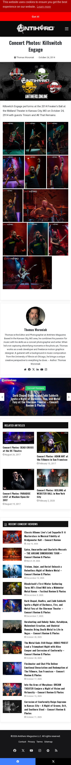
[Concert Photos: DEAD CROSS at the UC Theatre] (18, 438)
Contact (22, 741)
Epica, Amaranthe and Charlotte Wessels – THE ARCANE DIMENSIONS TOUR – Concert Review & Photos (45, 553)
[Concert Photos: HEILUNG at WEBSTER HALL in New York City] (52, 478)
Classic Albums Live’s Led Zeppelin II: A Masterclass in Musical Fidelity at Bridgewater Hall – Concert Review (45, 536)
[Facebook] (29, 369)
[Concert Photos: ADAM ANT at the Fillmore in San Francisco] (52, 442)
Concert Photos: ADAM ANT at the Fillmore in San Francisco (52, 457)
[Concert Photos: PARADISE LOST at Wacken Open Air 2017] (18, 479)
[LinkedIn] (38, 369)
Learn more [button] (44, 6)
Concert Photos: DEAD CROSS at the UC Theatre (18, 449)
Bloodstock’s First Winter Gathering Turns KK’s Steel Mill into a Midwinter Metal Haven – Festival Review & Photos (45, 587)
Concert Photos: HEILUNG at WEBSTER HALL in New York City (51, 493)
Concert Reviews (35, 388)
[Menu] (66, 30)
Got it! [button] (35, 16)
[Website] (25, 369)
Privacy (31, 741)
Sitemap (48, 741)
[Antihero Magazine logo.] (35, 28)
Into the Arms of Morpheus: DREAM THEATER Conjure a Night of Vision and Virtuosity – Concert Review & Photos (44, 688)
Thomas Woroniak (25, 57)
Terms (40, 741)
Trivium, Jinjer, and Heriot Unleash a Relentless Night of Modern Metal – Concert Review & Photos (43, 570)
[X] (33, 369)
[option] (35, 397)
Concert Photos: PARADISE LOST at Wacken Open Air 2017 (17, 497)
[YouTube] (42, 369)
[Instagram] (46, 369)
